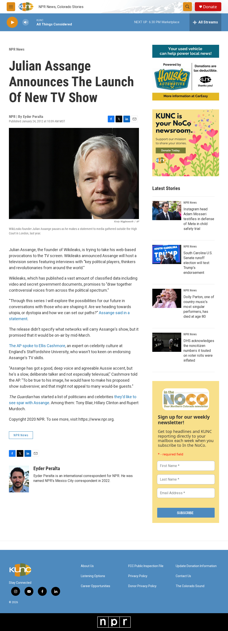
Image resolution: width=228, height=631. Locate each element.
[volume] (25, 22)
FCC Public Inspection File (145, 566)
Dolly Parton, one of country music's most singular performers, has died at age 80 (198, 307)
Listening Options (93, 576)
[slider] (32, 22)
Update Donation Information (196, 566)
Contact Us (183, 576)
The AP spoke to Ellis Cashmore (37, 345)
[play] (12, 22)
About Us (87, 566)
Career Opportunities (95, 586)
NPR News (16, 49)
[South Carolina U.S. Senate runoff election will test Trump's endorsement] (166, 254)
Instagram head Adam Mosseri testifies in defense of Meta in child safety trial (198, 219)
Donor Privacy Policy (142, 586)
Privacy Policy (137, 576)
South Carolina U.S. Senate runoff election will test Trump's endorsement (197, 263)
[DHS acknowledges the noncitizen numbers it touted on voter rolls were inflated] (166, 342)
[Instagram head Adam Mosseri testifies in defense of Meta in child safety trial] (166, 210)
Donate (210, 6)
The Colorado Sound (190, 586)
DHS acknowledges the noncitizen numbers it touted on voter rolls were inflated (198, 351)
